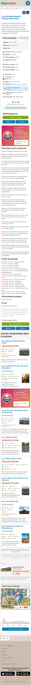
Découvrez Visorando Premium (14, 108)
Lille (22, 200)
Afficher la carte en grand (15, 629)
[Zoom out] (28, 593)
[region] (15, 598)
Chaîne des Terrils (15, 81)
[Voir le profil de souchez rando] (6, 568)
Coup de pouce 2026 (7, 658)
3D (25, 607)
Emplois (3, 651)
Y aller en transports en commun (13, 88)
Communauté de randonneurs (9, 664)
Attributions (4, 608)
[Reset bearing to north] (28, 595)
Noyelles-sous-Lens (17, 84)
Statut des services (10, 681)
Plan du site (4, 648)
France (10, 79)
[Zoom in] (28, 590)
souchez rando (18, 567)
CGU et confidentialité (7, 645)
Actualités (4, 655)
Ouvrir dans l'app (16, 117)
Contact (3, 661)
